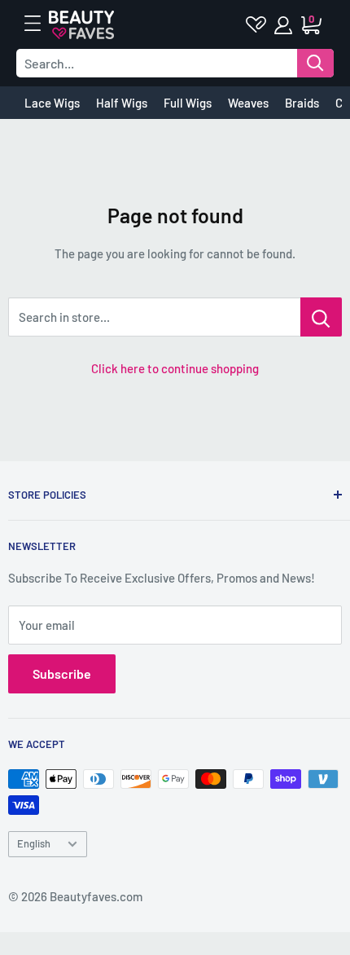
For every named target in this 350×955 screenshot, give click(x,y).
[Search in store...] (321, 317)
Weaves (248, 102)
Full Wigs (188, 102)
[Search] (315, 63)
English (33, 843)
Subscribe (62, 673)
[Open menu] (40, 23)
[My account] (284, 25)
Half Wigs (121, 102)
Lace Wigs (52, 102)
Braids (302, 102)
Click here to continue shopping (175, 368)
